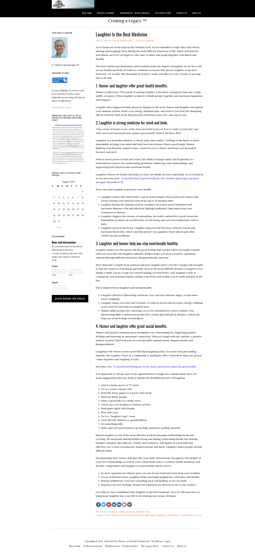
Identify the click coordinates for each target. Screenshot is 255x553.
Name (55, 266)
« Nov (59, 227)
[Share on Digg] (119, 504)
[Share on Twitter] (103, 504)
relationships (185, 515)
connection (116, 515)
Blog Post (114, 511)
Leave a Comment (145, 40)
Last (71, 275)
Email (55, 282)
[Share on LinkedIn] (114, 504)
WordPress (157, 541)
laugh (152, 515)
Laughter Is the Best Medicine (121, 34)
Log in (167, 541)
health (145, 515)
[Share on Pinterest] (108, 504)
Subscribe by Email (61, 107)
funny (130, 515)
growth (137, 515)
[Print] (129, 504)
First (54, 275)
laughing (160, 515)
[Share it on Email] (124, 504)
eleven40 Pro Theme (114, 541)
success (197, 515)
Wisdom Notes (127, 511)
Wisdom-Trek (143, 511)
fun (124, 515)
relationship (172, 515)
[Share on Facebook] (98, 504)
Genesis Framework (139, 541)
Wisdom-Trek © (73, 4)
